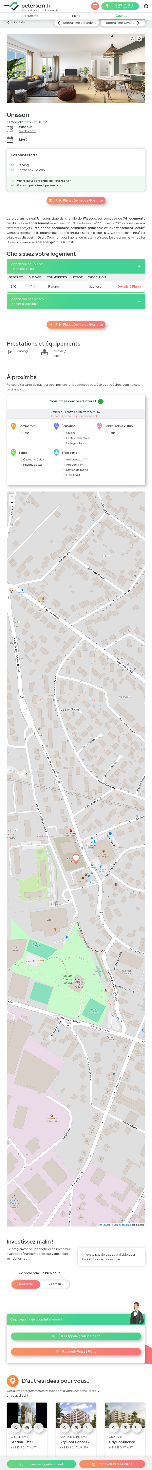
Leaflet (106, 1224)
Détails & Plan (128, 286)
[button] (95, 6)
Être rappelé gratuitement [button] (79, 1336)
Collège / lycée (76, 443)
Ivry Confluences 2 (75, 1442)
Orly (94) (115, 1437)
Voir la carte (27, 131)
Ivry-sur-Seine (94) (73, 1437)
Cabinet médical (34, 459)
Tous (26, 433)
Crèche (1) (73, 433)
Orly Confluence (122, 1442)
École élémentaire (78, 438)
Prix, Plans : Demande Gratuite (79, 200)
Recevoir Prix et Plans (115, 1464)
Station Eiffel (22, 1442)
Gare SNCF (73, 475)
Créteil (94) (19, 1437)
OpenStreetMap (122, 1224)
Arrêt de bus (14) (76, 459)
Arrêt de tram (75, 464)
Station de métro (77, 470)
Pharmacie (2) (32, 464)
